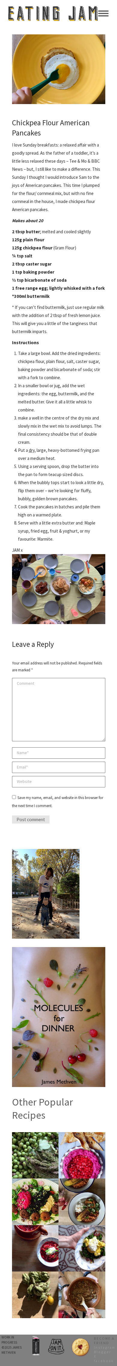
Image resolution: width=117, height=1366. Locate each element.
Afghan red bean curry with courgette (82, 1183)
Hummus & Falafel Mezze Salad (35, 1183)
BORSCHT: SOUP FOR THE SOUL (35, 1229)
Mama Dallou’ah (81, 1134)
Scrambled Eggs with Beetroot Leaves (82, 1229)
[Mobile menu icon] (103, 13)
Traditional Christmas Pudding (81, 1276)
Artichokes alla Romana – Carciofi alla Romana (35, 1276)
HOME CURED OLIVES (35, 1134)
